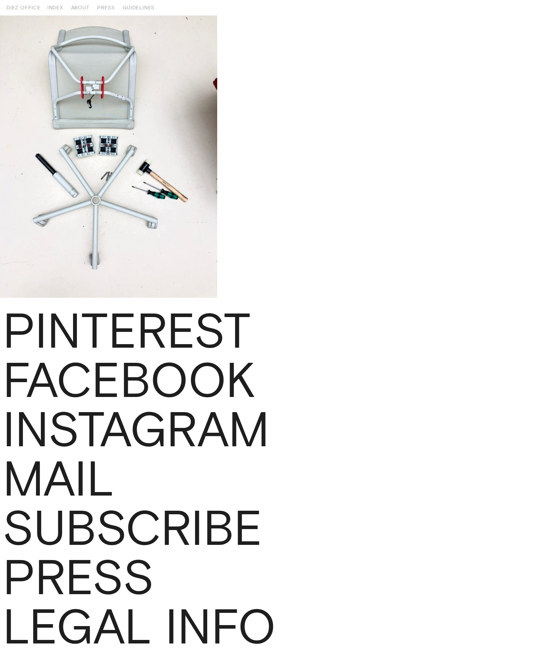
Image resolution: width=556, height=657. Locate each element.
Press (78, 577)
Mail (58, 478)
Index (55, 8)
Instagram (136, 429)
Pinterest (127, 331)
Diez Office (23, 8)
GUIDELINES (138, 8)
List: (541, 8)
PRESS (106, 8)
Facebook (129, 380)
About (80, 8)
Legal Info (139, 626)
